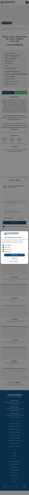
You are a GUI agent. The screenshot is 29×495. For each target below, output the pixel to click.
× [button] (26, 232)
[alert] (14, 247)
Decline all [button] (14, 258)
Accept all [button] (14, 255)
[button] (14, 261)
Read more (20, 242)
